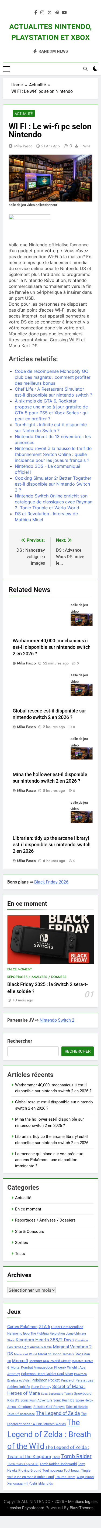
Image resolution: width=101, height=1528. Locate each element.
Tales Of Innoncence (21, 1414)
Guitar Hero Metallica (67, 1327)
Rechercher (19, 1041)
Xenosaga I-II (17, 1483)
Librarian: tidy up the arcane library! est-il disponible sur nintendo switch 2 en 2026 (51, 844)
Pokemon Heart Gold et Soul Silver (47, 1374)
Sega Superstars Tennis (57, 1394)
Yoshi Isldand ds (41, 1483)
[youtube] (64, 12)
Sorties (21, 1242)
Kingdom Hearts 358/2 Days (45, 1339)
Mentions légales (82, 1501)
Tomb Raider (76, 1456)
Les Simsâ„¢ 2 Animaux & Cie (29, 1347)
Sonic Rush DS (63, 1400)
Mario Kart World (25, 1354)
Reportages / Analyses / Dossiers (36, 976)
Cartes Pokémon (22, 1326)
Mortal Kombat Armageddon (32, 1367)
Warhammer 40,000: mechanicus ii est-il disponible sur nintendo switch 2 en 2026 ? (51, 647)
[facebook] (36, 12)
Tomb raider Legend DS (23, 1464)
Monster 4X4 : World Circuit (50, 1361)
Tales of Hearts (77, 1407)
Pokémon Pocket (46, 1380)
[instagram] (42, 12)
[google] (56, 12)
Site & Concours (29, 1231)
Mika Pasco (23, 146)
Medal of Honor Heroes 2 (56, 1354)
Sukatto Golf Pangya (49, 1407)
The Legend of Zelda (58, 1413)
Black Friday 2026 (51, 882)
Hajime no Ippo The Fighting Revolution (36, 1333)
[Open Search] (85, 69)
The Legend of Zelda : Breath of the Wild (49, 1434)
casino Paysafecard (27, 1507)
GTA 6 (44, 1326)
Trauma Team (65, 1477)
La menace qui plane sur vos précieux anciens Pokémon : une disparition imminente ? (49, 1159)
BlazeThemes (81, 1507)
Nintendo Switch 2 (57, 1020)
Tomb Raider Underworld (58, 1464)
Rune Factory (41, 1387)
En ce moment (19, 969)
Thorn (56, 1457)
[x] (49, 12)
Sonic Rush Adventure (36, 1400)
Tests (20, 1253)
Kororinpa (81, 1340)
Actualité (24, 113)
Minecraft (20, 1361)
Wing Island (85, 1477)
